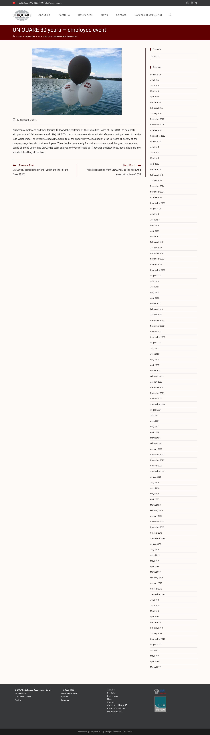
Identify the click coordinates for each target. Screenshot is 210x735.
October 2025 (156, 130)
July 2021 (154, 415)
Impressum (83, 731)
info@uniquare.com (53, 3)
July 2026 (154, 80)
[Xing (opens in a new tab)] (195, 2)
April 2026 (154, 97)
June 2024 (154, 220)
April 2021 (154, 432)
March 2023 (155, 304)
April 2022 (154, 365)
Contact (111, 702)
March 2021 (155, 438)
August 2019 (155, 544)
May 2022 (154, 359)
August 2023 (155, 276)
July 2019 (154, 549)
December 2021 (157, 387)
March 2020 (155, 505)
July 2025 (154, 147)
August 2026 (155, 74)
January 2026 (156, 113)
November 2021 (157, 393)
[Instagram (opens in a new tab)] (188, 2)
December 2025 (157, 119)
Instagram (65, 700)
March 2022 (155, 370)
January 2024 (156, 248)
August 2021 (155, 410)
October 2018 (156, 589)
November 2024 (157, 192)
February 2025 (156, 175)
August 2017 (155, 644)
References (112, 696)
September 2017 (157, 639)
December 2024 (157, 186)
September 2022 (157, 337)
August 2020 (155, 477)
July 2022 (154, 348)
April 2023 (154, 298)
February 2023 (156, 309)
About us (111, 689)
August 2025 (155, 141)
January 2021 (156, 449)
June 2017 (154, 650)
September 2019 (157, 538)
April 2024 (154, 231)
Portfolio (111, 693)
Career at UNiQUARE (117, 705)
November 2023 (157, 259)
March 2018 (155, 622)
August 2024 (155, 208)
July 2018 (154, 600)
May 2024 (154, 225)
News (109, 699)
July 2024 (154, 214)
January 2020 (156, 516)
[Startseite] (14, 36)
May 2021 (154, 426)
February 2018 (156, 628)
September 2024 (157, 203)
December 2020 (157, 454)
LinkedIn (64, 696)
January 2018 (156, 633)
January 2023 (156, 315)
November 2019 (157, 527)
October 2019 (156, 533)
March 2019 (155, 572)
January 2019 (156, 583)
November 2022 (157, 326)
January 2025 (156, 180)
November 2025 (157, 125)
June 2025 (154, 152)
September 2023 (157, 270)
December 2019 (157, 522)
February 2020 (156, 510)
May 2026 (154, 91)
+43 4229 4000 (67, 690)
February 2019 (156, 577)
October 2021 (156, 398)
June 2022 (154, 354)
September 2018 (157, 594)
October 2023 (156, 264)
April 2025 (154, 164)
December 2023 (157, 253)
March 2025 (155, 169)
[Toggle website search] (170, 15)
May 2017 (154, 656)
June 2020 (154, 488)
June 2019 (154, 555)
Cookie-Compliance (116, 708)
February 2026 (156, 108)
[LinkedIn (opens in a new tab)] (192, 2)
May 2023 (154, 292)
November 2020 (157, 460)
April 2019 (154, 566)
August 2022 (155, 343)
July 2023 (154, 281)
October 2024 (156, 197)
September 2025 (157, 136)
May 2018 (154, 611)
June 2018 (154, 605)
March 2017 (155, 667)
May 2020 (154, 494)
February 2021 (156, 443)
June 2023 (154, 287)
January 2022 (156, 382)
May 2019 (154, 561)
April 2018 (154, 616)
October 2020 (156, 466)
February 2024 (156, 242)
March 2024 (155, 236)
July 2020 (154, 482)
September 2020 (157, 471)
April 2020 (154, 499)
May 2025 (154, 158)
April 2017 (154, 661)
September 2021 (157, 404)
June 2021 (154, 421)
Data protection (114, 711)
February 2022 (156, 376)
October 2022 (156, 331)
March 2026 (155, 102)
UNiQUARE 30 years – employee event (60, 36)
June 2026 (154, 85)
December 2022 (157, 320)
